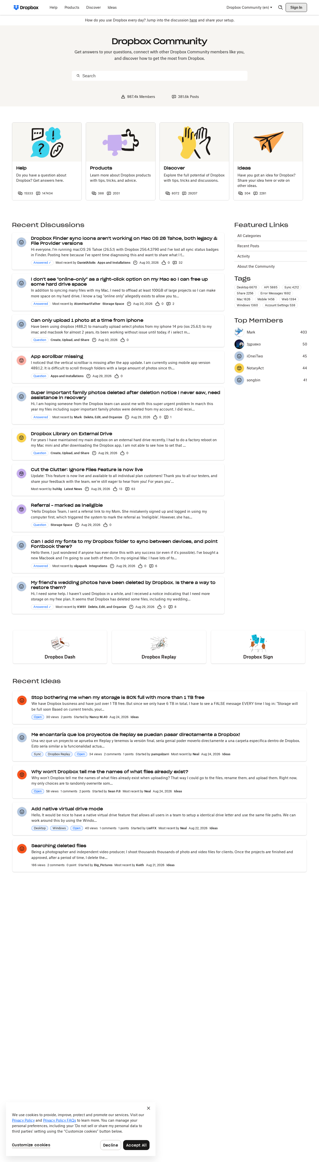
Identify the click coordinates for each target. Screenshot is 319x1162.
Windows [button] (247, 305)
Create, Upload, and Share (70, 340)
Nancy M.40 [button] (98, 717)
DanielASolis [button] (86, 262)
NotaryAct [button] (255, 368)
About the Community (256, 266)
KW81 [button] (81, 607)
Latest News (73, 489)
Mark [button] (78, 417)
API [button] (270, 287)
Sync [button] (291, 287)
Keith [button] (140, 865)
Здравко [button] (254, 344)
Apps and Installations (113, 262)
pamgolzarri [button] (160, 754)
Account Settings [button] (280, 305)
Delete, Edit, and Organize (103, 417)
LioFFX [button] (152, 828)
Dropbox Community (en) (248, 7)
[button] (21, 242)
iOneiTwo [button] (255, 356)
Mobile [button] (266, 299)
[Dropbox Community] (26, 7)
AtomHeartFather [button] (87, 304)
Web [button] (289, 299)
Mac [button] (243, 299)
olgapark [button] (80, 566)
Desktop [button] (247, 287)
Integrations (98, 566)
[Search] (280, 7)
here (193, 20)
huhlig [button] (57, 489)
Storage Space (113, 304)
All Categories (249, 236)
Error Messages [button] (275, 293)
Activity (243, 256)
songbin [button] (253, 380)
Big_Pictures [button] (103, 865)
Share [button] (245, 293)
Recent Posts (248, 246)
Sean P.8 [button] (114, 791)
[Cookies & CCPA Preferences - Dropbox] (81, 1129)
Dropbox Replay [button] (59, 754)
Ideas (135, 717)
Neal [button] (196, 754)
